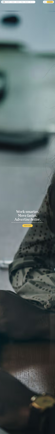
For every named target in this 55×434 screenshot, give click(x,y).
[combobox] (32, 2)
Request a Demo (27, 225)
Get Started (50, 1)
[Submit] (30, 2)
